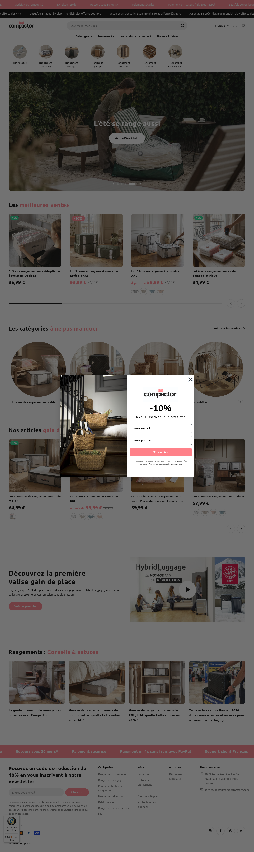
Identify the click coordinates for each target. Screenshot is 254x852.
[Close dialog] (190, 379)
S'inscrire (160, 452)
